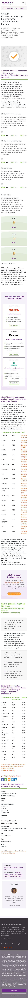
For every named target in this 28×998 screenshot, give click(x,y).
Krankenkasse (19, 8)
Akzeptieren (14, 990)
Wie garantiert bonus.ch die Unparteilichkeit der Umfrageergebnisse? (13, 664)
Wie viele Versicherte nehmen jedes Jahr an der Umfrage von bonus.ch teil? (13, 655)
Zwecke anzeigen (14, 995)
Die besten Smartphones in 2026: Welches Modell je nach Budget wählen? (13, 874)
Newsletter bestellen (7, 939)
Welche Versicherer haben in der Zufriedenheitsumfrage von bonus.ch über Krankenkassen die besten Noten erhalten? (13, 624)
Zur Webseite (14, 325)
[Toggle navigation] (23, 3)
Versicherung (9, 8)
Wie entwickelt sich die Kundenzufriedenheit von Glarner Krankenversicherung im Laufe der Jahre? (13, 674)
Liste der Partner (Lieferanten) (8, 986)
